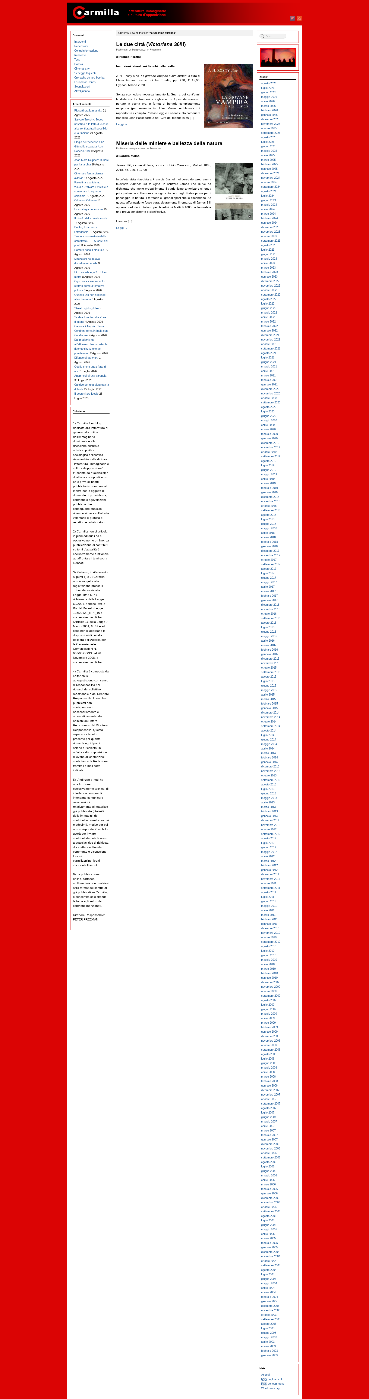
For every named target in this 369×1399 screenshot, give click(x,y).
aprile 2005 (268, 1233)
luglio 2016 (267, 627)
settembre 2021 (270, 348)
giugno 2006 (268, 1171)
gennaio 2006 (269, 1193)
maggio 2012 (269, 851)
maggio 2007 (269, 1121)
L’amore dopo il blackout (89, 249)
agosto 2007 (268, 1108)
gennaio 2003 (269, 1355)
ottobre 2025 (269, 128)
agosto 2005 (268, 1216)
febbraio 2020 (269, 434)
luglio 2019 (267, 465)
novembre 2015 (270, 663)
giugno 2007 (268, 1117)
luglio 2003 (267, 1328)
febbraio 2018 (269, 541)
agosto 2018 (268, 514)
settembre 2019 (270, 456)
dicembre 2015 (270, 658)
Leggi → (121, 124)
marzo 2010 (268, 968)
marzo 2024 (268, 213)
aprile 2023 (268, 263)
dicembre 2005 (270, 1198)
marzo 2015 (268, 699)
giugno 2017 (268, 577)
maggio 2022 (269, 312)
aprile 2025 (268, 155)
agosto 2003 (268, 1323)
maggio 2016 (269, 636)
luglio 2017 (267, 573)
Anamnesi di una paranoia (90, 375)
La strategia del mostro (88, 209)
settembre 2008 (270, 1049)
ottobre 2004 (269, 1260)
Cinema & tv (82, 68)
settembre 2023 (270, 240)
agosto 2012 (268, 838)
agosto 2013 (268, 784)
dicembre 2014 (270, 712)
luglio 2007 (267, 1112)
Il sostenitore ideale (86, 393)
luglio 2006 (267, 1166)
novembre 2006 (270, 1148)
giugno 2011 (268, 901)
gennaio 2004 (269, 1301)
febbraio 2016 (269, 649)
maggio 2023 (269, 258)
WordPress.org (270, 1388)
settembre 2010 (270, 941)
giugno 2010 (268, 955)
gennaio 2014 (269, 762)
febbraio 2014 (269, 757)
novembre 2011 (270, 878)
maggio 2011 (269, 905)
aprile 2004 (268, 1287)
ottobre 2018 (269, 505)
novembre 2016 (270, 609)
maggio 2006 (269, 1175)
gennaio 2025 (269, 168)
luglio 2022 (267, 303)
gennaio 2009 (269, 1031)
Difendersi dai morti (86, 357)
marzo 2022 (268, 321)
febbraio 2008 (269, 1081)
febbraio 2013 (269, 811)
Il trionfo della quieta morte (90, 218)
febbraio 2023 (269, 272)
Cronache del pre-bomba (89, 77)
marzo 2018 (268, 537)
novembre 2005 (270, 1202)
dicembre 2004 (270, 1251)
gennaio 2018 (269, 546)
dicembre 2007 (270, 1090)
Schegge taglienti (85, 73)
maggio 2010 (269, 959)
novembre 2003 (270, 1310)
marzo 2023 (268, 267)
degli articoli (272, 1379)
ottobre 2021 (269, 344)
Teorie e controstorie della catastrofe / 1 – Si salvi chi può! (91, 241)
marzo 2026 (268, 105)
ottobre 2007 (269, 1099)
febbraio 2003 (269, 1350)
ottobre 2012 (269, 829)
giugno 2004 (268, 1278)
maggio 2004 (269, 1283)
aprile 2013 (268, 802)
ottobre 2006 (269, 1153)
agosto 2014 (268, 730)
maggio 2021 (269, 366)
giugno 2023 (268, 254)
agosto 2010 (268, 946)
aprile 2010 (268, 964)
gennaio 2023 (269, 276)
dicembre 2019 (270, 443)
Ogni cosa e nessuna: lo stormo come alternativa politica (89, 286)
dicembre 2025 (270, 119)
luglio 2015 (267, 681)
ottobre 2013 (269, 775)
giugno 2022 (268, 308)
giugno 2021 (268, 362)
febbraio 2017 (269, 595)
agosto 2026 (268, 83)
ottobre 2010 (269, 937)
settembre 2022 (270, 294)
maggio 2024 (269, 204)
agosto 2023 (268, 245)
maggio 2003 (269, 1337)
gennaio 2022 (269, 330)
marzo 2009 (268, 1022)
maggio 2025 (269, 150)
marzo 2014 (268, 753)
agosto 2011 (268, 892)
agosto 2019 (268, 460)
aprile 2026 (268, 101)
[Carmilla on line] (184, 13)
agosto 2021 (268, 353)
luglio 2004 (267, 1274)
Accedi (265, 1374)
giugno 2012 (268, 847)
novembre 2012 (270, 825)
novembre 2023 (270, 231)
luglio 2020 (267, 411)
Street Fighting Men (86, 308)
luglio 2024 (267, 195)
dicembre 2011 (270, 874)
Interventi (80, 41)
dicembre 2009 (270, 982)
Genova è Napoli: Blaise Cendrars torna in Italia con (91, 331)
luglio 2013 (267, 789)
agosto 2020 (268, 407)
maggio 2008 (269, 1067)
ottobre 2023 (269, 236)
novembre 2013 (270, 771)
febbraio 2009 (269, 1027)
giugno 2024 (268, 200)
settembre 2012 (270, 834)
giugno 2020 (268, 416)
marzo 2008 (268, 1076)
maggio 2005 (269, 1229)
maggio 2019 (269, 474)
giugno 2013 (268, 793)
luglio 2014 (267, 735)
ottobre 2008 (269, 1045)
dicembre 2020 (270, 389)
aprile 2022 (268, 317)
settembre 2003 (270, 1319)
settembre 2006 (270, 1157)
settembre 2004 (270, 1265)
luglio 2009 (267, 1004)
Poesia (78, 64)
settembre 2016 (270, 618)
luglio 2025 (267, 141)
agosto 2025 (268, 137)
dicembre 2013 (270, 766)
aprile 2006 (268, 1180)
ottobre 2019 (269, 451)
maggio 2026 (269, 96)
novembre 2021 (270, 339)
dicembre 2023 (270, 227)
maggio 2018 (269, 528)
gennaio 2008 (269, 1085)
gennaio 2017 (269, 600)
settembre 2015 (270, 672)
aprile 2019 (268, 478)
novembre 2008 (270, 1040)
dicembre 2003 (270, 1305)
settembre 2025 (270, 132)
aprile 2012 (268, 856)
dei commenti (272, 1383)
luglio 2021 (267, 357)
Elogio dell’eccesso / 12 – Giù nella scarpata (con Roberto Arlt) (90, 146)
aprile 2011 (267, 910)
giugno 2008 (268, 1063)
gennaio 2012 (269, 869)
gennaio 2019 (269, 492)
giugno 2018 (268, 523)
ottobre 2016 (269, 613)
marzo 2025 (268, 159)
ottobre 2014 (269, 721)
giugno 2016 (268, 631)
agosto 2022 (268, 299)
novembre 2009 (270, 986)
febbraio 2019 (269, 487)
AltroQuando (82, 91)
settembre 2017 (270, 564)
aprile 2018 (268, 532)
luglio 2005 (267, 1220)
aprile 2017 (268, 586)
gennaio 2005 (269, 1247)
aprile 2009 (268, 1018)
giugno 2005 (268, 1225)
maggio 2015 (269, 690)
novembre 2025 (270, 123)
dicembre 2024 (270, 173)
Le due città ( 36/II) (151, 44)
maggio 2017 (269, 582)
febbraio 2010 (269, 973)
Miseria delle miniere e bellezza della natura (169, 143)
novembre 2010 (270, 932)
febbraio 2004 (269, 1296)
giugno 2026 (268, 92)
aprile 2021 (268, 371)
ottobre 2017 (269, 559)
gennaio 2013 (269, 816)
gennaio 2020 (269, 438)
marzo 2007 (268, 1130)
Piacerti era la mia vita (88, 110)
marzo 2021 (268, 375)
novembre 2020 (270, 393)
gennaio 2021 (269, 384)
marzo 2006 (268, 1184)
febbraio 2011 (269, 919)
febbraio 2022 (269, 326)
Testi (77, 59)
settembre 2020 (270, 402)
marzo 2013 (268, 807)
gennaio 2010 (269, 977)
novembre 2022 (270, 285)
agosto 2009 (268, 1000)
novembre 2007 (270, 1094)
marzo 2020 (268, 429)
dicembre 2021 (270, 335)
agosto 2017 (268, 568)
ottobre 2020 (269, 398)
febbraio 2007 (269, 1135)
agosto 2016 (268, 622)
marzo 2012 (268, 860)
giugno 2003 (268, 1332)
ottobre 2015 (269, 667)
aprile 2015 (268, 694)
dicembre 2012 (270, 820)
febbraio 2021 (269, 380)
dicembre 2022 (270, 281)
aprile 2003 (268, 1341)
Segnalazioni (82, 86)
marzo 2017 (268, 591)
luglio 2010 (267, 950)
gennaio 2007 (269, 1139)
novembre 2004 (270, 1256)
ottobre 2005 (269, 1207)
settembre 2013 (270, 780)
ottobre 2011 (268, 883)
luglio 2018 (267, 519)
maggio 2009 (269, 1013)
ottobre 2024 (269, 182)
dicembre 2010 (270, 928)
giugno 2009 (268, 1009)
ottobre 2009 (269, 991)
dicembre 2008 (270, 1036)
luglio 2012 (267, 842)
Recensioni (155, 49)
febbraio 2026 (269, 110)
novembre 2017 (270, 555)
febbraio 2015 (269, 703)
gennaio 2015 (269, 708)
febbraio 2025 (269, 164)
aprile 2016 (268, 640)
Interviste (80, 55)
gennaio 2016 (269, 654)
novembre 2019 (270, 447)
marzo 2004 (268, 1292)
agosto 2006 (268, 1162)
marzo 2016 (268, 645)
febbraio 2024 (269, 218)
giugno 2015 (268, 685)
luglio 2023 (267, 249)
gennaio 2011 (269, 923)
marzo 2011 (268, 914)
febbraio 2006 (269, 1189)
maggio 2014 (269, 744)
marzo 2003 (268, 1346)
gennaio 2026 (269, 114)
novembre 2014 (270, 717)
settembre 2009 (270, 995)
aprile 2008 (268, 1072)
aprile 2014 (268, 748)
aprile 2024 (268, 209)
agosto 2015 (268, 676)
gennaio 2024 (269, 222)
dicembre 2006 (270, 1144)
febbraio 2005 (269, 1242)
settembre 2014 (270, 726)
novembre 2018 (270, 501)
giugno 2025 (268, 146)
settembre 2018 (270, 510)
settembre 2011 (270, 887)
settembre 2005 (270, 1211)
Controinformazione (86, 50)
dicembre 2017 (270, 550)
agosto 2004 (268, 1269)
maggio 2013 (269, 798)
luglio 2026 (267, 87)
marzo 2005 (268, 1238)
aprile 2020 (268, 425)
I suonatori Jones (85, 82)
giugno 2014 (268, 739)
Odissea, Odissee (85, 200)
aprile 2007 (268, 1126)
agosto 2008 (268, 1054)
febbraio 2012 (269, 865)
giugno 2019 (268, 469)
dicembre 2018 (270, 496)
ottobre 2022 (269, 290)
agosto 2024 (268, 191)
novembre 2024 (270, 177)
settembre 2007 (270, 1103)
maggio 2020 (269, 420)
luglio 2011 (267, 896)
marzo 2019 (268, 483)
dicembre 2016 (270, 604)
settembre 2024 (270, 186)
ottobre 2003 (269, 1314)
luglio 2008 (267, 1058)
